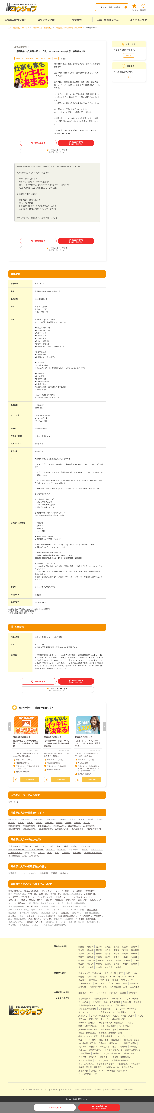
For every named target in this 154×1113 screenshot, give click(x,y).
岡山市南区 (52, 820)
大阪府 (125, 957)
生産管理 (66, 853)
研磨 (49, 853)
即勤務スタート (63, 897)
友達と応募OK (97, 1071)
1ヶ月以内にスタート (81, 897)
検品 (66, 846)
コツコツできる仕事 (105, 1064)
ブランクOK (47, 891)
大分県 (90, 967)
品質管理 (77, 853)
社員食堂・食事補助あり (87, 919)
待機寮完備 (135, 1064)
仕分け (74, 846)
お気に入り (134, 10)
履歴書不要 (83, 1071)
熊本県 (81, 967)
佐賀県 (125, 964)
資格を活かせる (105, 1005)
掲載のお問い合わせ (112, 1089)
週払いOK (82, 900)
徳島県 (81, 964)
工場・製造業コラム (108, 19)
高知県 (108, 964)
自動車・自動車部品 (87, 1033)
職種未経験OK (14, 891)
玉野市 (82, 820)
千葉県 (116, 950)
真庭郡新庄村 (74, 826)
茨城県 (81, 950)
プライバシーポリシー (82, 1089)
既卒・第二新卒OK (112, 1002)
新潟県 (81, 954)
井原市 (100, 820)
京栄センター (14, 802)
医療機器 (115, 1040)
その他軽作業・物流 (93, 853)
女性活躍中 (91, 891)
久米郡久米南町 (62, 829)
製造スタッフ (97, 850)
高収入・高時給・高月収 (32, 900)
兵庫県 (134, 957)
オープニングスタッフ (88, 1012)
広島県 (127, 961)
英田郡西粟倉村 (45, 829)
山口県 (136, 961)
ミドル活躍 (78, 891)
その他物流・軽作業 (87, 1043)
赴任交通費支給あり (47, 916)
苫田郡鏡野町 (89, 826)
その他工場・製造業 (130, 1040)
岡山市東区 (39, 820)
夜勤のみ (113, 1043)
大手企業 (47, 919)
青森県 (90, 947)
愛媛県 (99, 964)
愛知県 (90, 957)
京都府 (116, 957)
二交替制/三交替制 (128, 1043)
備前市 (39, 823)
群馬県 (99, 950)
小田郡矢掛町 (59, 826)
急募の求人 (13, 900)
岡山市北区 (13, 820)
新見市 (30, 823)
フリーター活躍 (63, 891)
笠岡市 (91, 820)
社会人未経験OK (31, 891)
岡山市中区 (26, 820)
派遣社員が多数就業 (120, 1060)
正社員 (54, 873)
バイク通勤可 (85, 916)
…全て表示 (63, 59)
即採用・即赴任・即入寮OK (90, 1067)
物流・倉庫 (92, 910)
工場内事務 (34, 856)
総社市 (11, 823)
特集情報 (77, 19)
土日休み (12, 916)
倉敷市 (63, 820)
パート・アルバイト (97, 993)
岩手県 (99, 947)
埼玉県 (108, 950)
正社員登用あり (91, 894)
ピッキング (86, 846)
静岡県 (81, 957)
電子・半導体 (106, 1036)
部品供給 (62, 850)
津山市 (73, 820)
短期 (114, 1047)
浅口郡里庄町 (44, 826)
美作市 (77, 823)
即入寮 (49, 900)
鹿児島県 (108, 967)
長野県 (125, 954)
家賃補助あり (125, 1029)
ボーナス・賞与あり (17, 903)
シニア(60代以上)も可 (100, 1016)
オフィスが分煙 (101, 1060)
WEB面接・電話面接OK (116, 1071)
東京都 (125, 950)
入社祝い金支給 (112, 1067)
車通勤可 (98, 916)
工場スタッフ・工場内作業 (24, 58)
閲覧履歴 (143, 10)
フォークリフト (15, 853)
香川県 (90, 964)
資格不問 (43, 894)
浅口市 (86, 823)
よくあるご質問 (138, 19)
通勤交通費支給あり (67, 916)
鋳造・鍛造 (100, 983)
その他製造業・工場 (17, 856)
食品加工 (50, 850)
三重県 (99, 957)
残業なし (134, 1047)
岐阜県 (134, 954)
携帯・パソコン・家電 (88, 1036)
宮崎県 (99, 967)
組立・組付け (40, 58)
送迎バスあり (34, 919)
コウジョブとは (46, 19)
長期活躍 (31, 916)
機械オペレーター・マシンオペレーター (26, 850)
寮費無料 (59, 900)
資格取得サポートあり (88, 1029)
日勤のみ (65, 913)
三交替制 (82, 1047)
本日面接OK (122, 1064)
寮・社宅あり (33, 906)
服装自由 (104, 1057)
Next (104, 726)
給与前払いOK (96, 900)
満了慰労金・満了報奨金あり (111, 1023)
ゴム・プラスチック (124, 1036)
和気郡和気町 (14, 826)
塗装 (57, 853)
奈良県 (81, 961)
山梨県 (116, 954)
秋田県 (116, 947)
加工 (49, 58)
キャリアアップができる (19, 897)
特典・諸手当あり (108, 1029)
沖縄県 (118, 967)
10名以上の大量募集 (87, 1009)
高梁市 (21, 823)
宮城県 (108, 947)
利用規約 (98, 1089)
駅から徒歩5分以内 (112, 1053)
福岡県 (116, 964)
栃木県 (90, 950)
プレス (41, 853)
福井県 (108, 954)
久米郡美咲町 (78, 829)
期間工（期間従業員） (88, 1026)
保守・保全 (104, 980)
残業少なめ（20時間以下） (90, 1050)
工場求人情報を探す (15, 19)
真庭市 (68, 823)
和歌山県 (91, 961)
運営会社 (54, 1089)
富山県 (90, 954)
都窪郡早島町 (29, 826)
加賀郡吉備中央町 (94, 829)
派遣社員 (82, 993)
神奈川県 (135, 950)
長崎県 (134, 964)
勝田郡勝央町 (14, 829)
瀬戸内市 (49, 823)
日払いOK (70, 900)
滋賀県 (108, 957)
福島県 (134, 947)
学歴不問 (32, 894)
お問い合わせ (128, 1089)
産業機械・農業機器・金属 (110, 1033)
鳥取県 (101, 961)
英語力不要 (55, 894)
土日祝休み (104, 1047)
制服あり (93, 1057)
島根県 (109, 961)
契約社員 (44, 873)
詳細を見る (30, 779)
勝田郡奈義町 (29, 829)
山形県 (125, 947)
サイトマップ (66, 1089)
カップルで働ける (86, 1064)
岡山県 (118, 961)
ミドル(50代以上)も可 (87, 1074)
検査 (55, 58)
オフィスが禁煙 (85, 1060)
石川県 (99, 954)
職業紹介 (64, 873)
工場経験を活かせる (34, 922)
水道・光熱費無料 (108, 1026)
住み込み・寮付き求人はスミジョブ (34, 1089)
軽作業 (85, 850)
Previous (9, 726)
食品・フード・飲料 (87, 1040)
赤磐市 (59, 823)
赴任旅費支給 (127, 1067)
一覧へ (128, 55)
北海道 (81, 947)
